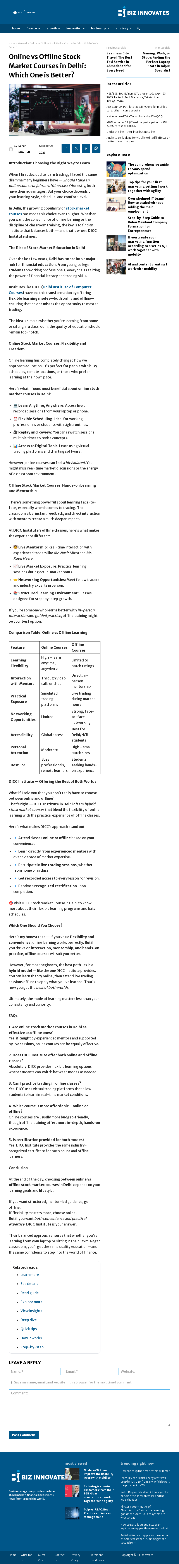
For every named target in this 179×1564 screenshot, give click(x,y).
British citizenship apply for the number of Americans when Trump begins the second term (144, 1539)
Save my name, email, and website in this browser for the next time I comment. (73, 1382)
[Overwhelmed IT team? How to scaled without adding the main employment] (116, 204)
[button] (138, 28)
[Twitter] (76, 148)
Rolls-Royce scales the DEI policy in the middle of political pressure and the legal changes (144, 1496)
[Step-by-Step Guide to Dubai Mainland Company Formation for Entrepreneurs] (116, 223)
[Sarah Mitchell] (11, 149)
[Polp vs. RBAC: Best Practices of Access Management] (72, 1513)
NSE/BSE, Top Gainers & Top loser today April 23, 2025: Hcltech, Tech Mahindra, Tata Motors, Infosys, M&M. (137, 97)
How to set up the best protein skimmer (145, 1471)
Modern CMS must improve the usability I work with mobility (98, 1474)
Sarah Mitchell (24, 149)
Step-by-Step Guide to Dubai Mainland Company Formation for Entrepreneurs (147, 224)
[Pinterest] (86, 148)
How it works (31, 1338)
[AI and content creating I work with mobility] (116, 266)
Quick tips (29, 1329)
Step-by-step (32, 1347)
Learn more (30, 1274)
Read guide (30, 1293)
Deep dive (29, 1320)
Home (12, 43)
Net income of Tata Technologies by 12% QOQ (135, 116)
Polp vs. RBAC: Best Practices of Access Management (97, 1513)
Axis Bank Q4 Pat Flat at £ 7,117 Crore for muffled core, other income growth (137, 108)
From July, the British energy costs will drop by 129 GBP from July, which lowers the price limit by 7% (145, 1481)
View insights (31, 1311)
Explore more (32, 1302)
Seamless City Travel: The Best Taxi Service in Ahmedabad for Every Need (119, 61)
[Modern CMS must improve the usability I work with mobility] (72, 1474)
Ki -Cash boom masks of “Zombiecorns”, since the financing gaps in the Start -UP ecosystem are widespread (142, 1512)
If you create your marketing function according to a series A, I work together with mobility (147, 245)
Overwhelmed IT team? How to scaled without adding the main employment (146, 205)
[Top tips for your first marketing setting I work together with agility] (116, 186)
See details (29, 1283)
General (22, 43)
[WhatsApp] (96, 148)
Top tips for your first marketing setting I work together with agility (147, 186)
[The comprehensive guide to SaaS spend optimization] (116, 169)
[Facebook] (66, 148)
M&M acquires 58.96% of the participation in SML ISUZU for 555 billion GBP (137, 124)
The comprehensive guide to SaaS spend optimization (148, 169)
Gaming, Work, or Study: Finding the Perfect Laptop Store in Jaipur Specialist (156, 61)
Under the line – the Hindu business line (131, 131)
